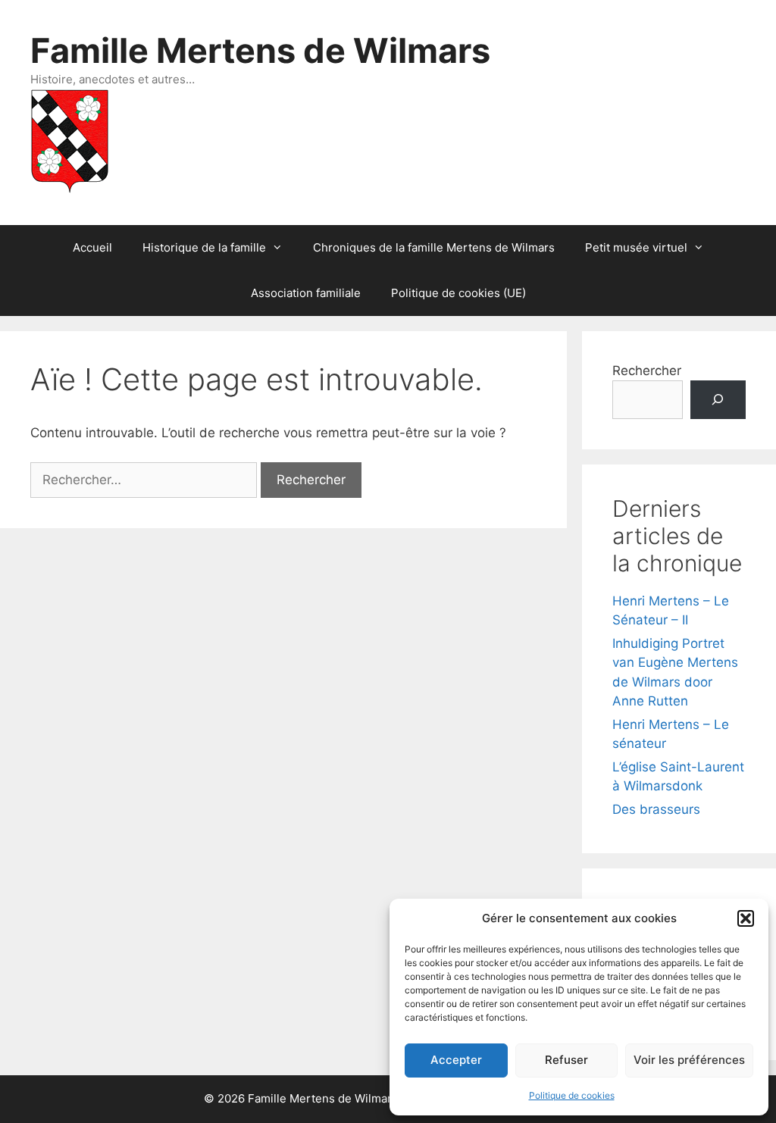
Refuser (566, 1060)
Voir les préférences (689, 1060)
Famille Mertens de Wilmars (260, 50)
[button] (745, 918)
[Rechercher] (718, 399)
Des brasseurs (656, 809)
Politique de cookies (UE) (458, 293)
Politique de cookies (572, 1095)
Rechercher (646, 370)
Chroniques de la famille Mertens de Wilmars (434, 247)
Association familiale (306, 293)
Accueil (92, 247)
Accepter (456, 1060)
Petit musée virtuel (636, 247)
